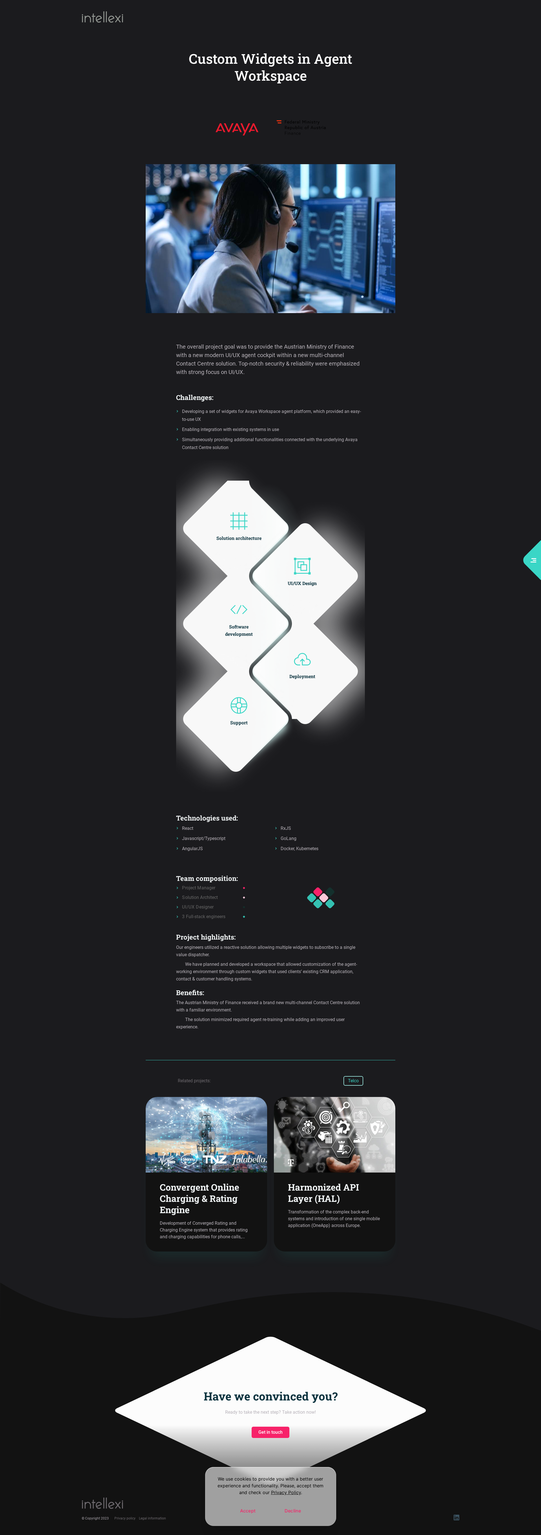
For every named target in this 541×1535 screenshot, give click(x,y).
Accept (248, 1511)
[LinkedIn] (456, 1519)
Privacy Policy (286, 1492)
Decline (293, 1511)
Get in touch (270, 1432)
